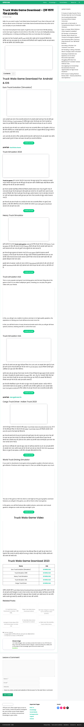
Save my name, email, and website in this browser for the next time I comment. (28, 690)
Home (45, 2)
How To (32, 707)
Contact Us (73, 724)
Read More (15, 648)
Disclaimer (66, 724)
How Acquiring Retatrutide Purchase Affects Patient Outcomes (69, 19)
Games (6, 632)
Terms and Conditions (57, 724)
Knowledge (52, 2)
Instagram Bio (34, 714)
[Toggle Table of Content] (12, 73)
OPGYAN (6, 2)
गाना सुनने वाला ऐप (15, 397)
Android (11, 632)
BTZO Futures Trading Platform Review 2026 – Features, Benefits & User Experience (71, 75)
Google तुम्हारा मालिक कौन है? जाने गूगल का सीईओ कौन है (19, 634)
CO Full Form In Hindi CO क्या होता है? (13, 635)
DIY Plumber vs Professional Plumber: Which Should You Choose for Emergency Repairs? (71, 35)
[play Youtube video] (29, 302)
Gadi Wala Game (15, 147)
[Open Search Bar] (79, 2)
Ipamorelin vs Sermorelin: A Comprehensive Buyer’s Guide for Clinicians (71, 25)
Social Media (63, 2)
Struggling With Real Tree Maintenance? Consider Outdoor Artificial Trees (71, 61)
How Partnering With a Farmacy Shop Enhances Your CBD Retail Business (71, 41)
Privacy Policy (47, 724)
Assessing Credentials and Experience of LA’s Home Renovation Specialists (69, 55)
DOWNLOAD (47, 569)
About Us (73, 2)
